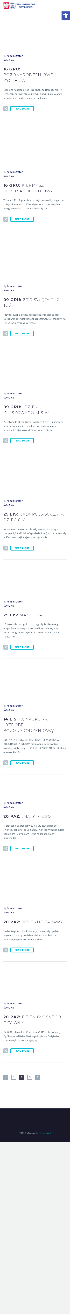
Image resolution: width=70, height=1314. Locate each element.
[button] (66, 15)
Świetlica (8, 59)
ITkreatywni (44, 1133)
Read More (22, 108)
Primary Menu (64, 6)
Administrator (15, 55)
